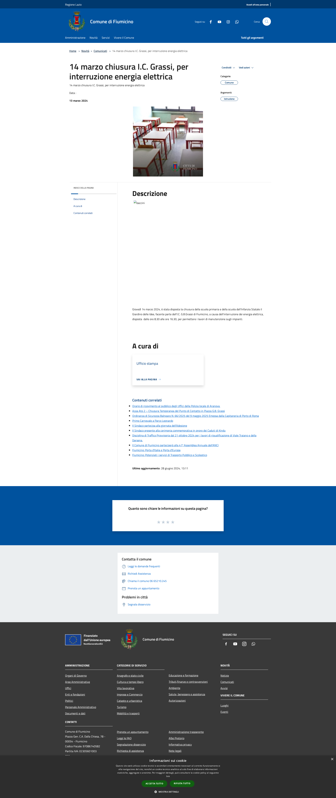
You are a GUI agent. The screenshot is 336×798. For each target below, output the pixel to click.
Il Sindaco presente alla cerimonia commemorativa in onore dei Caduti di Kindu (179, 430)
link (168, 776)
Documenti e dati (75, 713)
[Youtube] (218, 21)
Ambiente (174, 688)
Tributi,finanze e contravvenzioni (188, 682)
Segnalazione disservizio (131, 744)
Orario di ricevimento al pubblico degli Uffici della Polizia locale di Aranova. (176, 406)
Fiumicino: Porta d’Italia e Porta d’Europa (156, 450)
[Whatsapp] (235, 21)
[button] (168, 792)
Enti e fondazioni (75, 694)
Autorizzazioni (177, 700)
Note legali (175, 751)
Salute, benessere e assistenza (187, 694)
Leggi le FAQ (124, 738)
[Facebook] (209, 21)
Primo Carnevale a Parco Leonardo (152, 421)
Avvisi (224, 688)
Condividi (227, 67)
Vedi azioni (244, 67)
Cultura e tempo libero (130, 682)
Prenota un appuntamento (132, 732)
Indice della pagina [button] (84, 187)
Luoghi (224, 705)
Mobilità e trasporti (128, 713)
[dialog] (168, 776)
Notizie (224, 675)
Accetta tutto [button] (154, 783)
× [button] (332, 759)
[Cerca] (266, 21)
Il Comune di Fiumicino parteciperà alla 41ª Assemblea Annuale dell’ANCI (175, 445)
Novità (85, 51)
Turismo (121, 707)
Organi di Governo (76, 675)
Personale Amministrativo (80, 707)
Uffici (68, 688)
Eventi (224, 712)
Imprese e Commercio (129, 694)
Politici (69, 701)
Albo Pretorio (176, 738)
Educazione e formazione (183, 675)
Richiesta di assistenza (130, 751)
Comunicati (100, 51)
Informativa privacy (180, 744)
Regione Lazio (73, 4)
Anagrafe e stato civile (130, 675)
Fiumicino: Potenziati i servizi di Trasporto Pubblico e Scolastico (169, 455)
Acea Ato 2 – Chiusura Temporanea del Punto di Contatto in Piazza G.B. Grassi (178, 411)
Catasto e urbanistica (129, 701)
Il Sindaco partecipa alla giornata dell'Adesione (159, 425)
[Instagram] (226, 21)
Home (72, 51)
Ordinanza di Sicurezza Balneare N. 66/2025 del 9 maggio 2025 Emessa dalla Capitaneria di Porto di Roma (195, 416)
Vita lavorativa (125, 688)
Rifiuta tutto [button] (182, 783)
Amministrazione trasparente (186, 732)
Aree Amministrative (77, 682)
